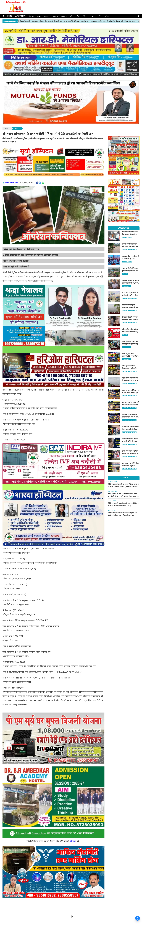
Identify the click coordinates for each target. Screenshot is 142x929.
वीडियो (84, 16)
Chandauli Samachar (11, 183)
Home (6, 128)
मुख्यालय (46, 16)
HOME (9, 16)
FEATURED (123, 478)
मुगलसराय (55, 16)
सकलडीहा (64, 16)
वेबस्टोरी (92, 16)
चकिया (71, 16)
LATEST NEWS (123, 228)
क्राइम (39, 16)
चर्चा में (99, 16)
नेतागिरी (106, 16)
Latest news (20, 16)
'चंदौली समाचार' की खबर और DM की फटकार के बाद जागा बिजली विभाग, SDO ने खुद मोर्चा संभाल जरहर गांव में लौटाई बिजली (123, 496)
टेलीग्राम (72, 841)
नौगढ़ (78, 16)
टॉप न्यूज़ (31, 16)
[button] (3, 16)
